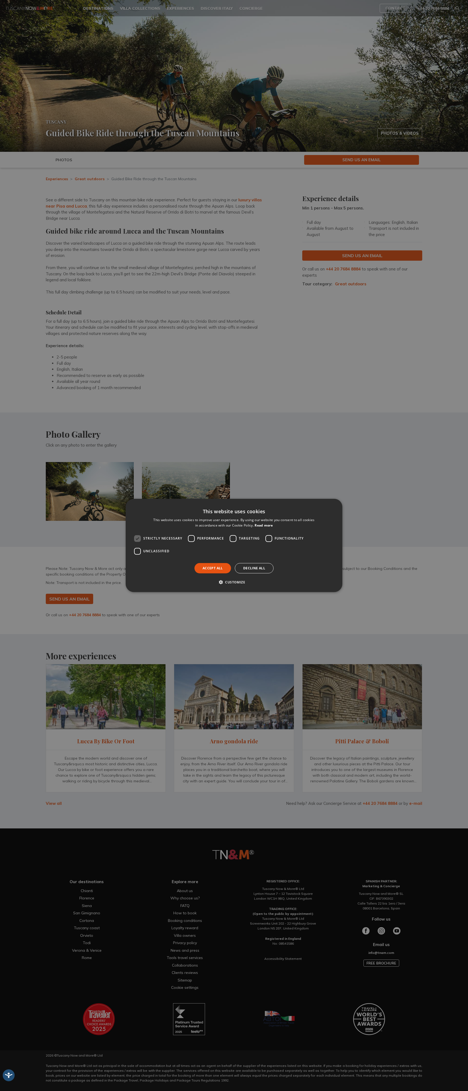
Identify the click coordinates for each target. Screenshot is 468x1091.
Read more (264, 525)
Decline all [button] (254, 568)
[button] (234, 582)
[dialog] (234, 545)
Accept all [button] (213, 568)
